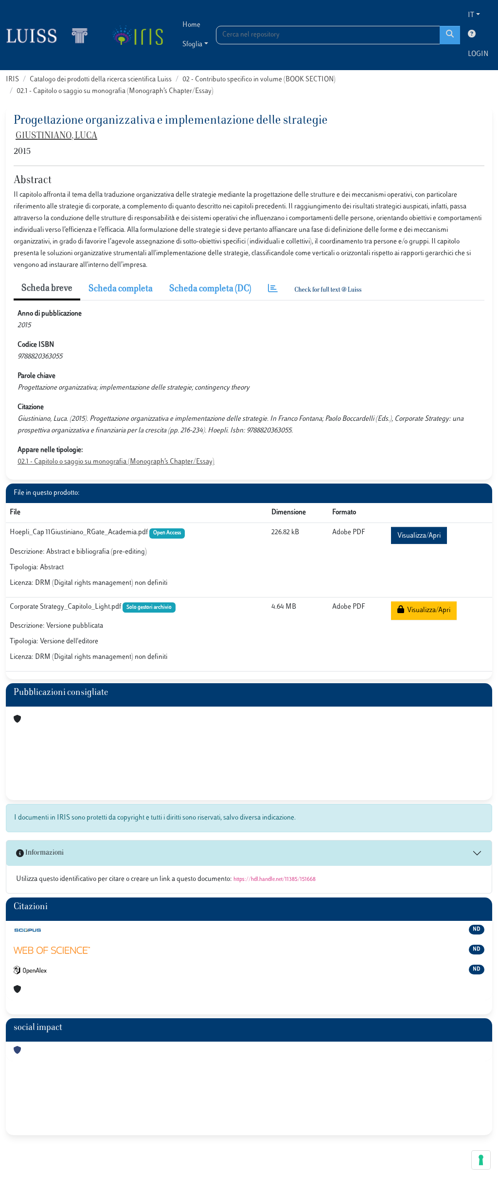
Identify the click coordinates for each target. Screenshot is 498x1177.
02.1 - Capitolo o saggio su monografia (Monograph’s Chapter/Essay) (115, 91)
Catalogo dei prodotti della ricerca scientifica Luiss (101, 79)
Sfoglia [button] (192, 44)
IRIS (12, 79)
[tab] (273, 289)
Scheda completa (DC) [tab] (210, 289)
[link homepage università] (137, 35)
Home (191, 25)
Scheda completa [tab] (121, 289)
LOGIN (478, 54)
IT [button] (471, 15)
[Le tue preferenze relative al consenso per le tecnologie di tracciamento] (481, 1160)
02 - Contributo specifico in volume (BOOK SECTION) (259, 79)
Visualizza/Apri (419, 536)
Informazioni (44, 853)
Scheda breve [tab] (46, 288)
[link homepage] (51, 35)
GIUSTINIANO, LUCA (56, 136)
